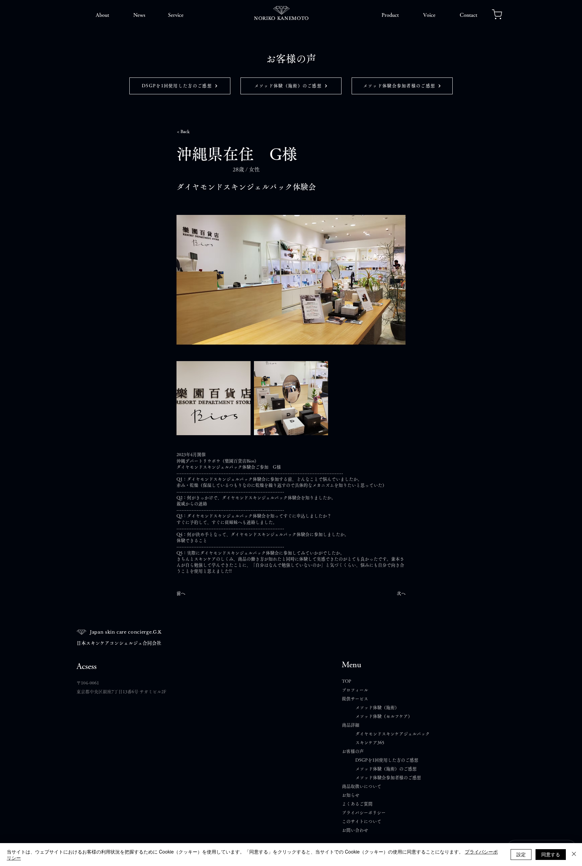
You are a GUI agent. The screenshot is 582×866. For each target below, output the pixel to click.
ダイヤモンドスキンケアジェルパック (392, 734)
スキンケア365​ (369, 742)
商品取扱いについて (361, 786)
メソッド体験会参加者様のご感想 (388, 777)
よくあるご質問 (359, 804)
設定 (521, 854)
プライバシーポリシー (364, 812)
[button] (102, 15)
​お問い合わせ (355, 830)
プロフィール (355, 690)
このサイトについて (361, 821)
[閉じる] (574, 854)
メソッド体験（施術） (377, 707)
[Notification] (497, 14)
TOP (346, 681)
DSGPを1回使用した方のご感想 (386, 760)
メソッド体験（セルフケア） (383, 716)
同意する (550, 854)
